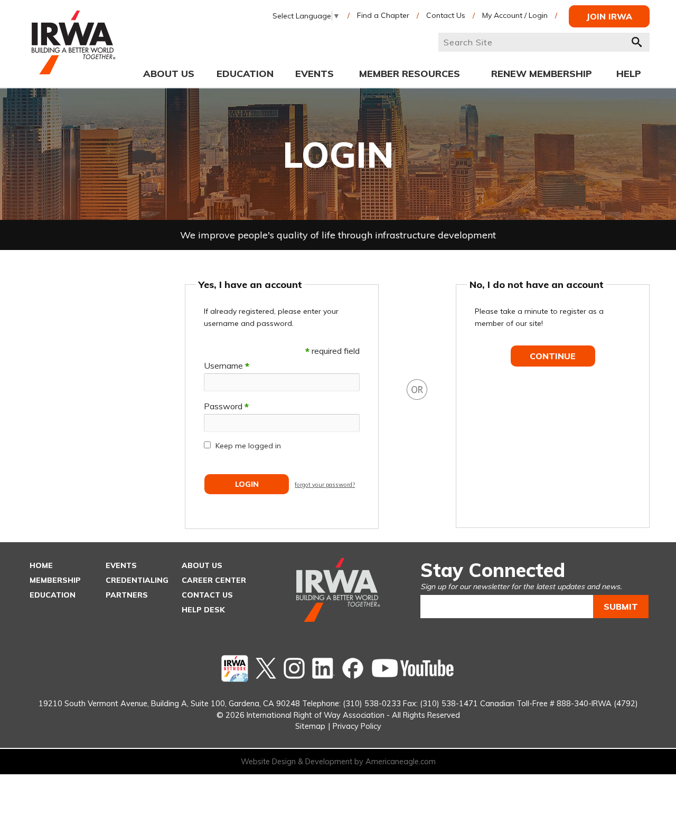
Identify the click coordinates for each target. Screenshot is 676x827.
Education (53, 595)
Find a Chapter (383, 15)
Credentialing (137, 580)
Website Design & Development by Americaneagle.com (338, 761)
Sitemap (310, 726)
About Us (202, 565)
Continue (553, 356)
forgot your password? (325, 484)
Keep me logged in (248, 445)
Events (121, 565)
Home (41, 565)
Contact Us (445, 15)
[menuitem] (168, 73)
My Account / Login (515, 15)
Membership (55, 580)
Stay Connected (492, 570)
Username (226, 365)
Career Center (214, 580)
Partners (127, 595)
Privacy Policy (357, 726)
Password (226, 406)
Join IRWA (609, 16)
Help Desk (203, 609)
